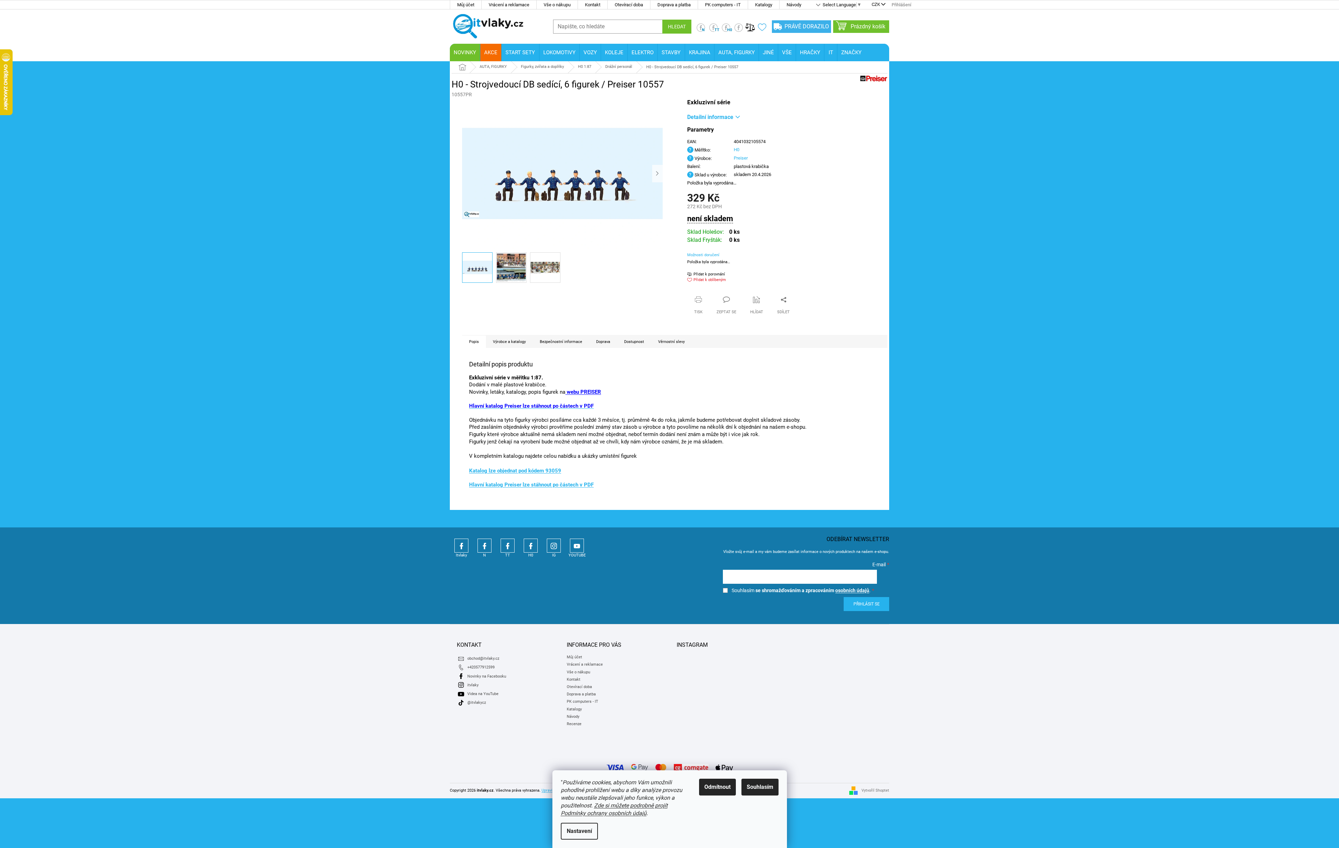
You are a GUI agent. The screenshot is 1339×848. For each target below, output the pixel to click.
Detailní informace (710, 117)
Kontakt (592, 4)
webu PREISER (583, 392)
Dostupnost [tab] (634, 341)
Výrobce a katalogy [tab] (509, 341)
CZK (876, 4)
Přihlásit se (866, 604)
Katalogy (763, 4)
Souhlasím (760, 787)
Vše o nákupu (557, 4)
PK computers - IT (723, 4)
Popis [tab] (474, 341)
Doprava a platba (674, 4)
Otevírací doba (629, 4)
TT (507, 546)
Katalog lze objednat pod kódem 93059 (515, 471)
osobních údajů (852, 590)
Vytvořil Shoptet (875, 790)
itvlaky (473, 685)
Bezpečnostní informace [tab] (561, 341)
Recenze (574, 724)
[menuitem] (465, 52)
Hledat (677, 26)
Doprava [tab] (603, 341)
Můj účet (465, 4)
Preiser (741, 158)
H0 (736, 149)
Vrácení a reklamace (509, 4)
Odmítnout (717, 787)
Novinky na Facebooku (486, 676)
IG (553, 546)
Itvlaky (461, 546)
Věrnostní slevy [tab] (671, 341)
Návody (794, 4)
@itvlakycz (476, 702)
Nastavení (579, 831)
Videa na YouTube (482, 694)
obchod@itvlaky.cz (483, 658)
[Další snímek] (657, 173)
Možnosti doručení (703, 255)
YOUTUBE (576, 546)
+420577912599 (481, 667)
